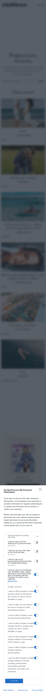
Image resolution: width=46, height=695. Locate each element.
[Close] (41, 490)
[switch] (36, 542)
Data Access (23, 690)
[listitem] (23, 536)
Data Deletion (8, 690)
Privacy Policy (37, 690)
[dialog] (23, 590)
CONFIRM (14, 681)
